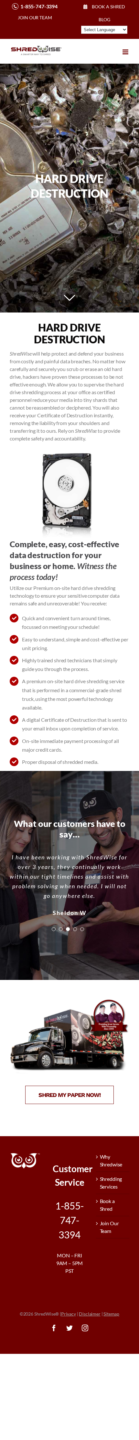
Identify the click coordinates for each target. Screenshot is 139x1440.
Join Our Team (109, 1227)
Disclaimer (89, 1314)
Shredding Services (111, 1183)
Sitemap (111, 1314)
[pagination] (54, 939)
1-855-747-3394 (39, 6)
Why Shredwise (111, 1160)
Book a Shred (107, 1205)
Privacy (68, 1314)
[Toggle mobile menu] (126, 52)
